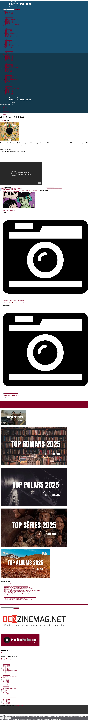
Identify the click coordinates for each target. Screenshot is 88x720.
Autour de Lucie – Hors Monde (10, 594)
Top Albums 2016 (9, 22)
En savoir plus (7, 717)
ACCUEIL (4, 106)
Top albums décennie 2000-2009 (12, 24)
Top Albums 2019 (9, 18)
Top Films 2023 (8, 28)
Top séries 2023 (8, 40)
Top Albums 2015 (9, 23)
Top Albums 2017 (9, 21)
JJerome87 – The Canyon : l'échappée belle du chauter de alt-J (17, 587)
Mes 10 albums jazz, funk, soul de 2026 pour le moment (16, 586)
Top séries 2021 (8, 42)
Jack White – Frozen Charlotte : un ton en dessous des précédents (18, 588)
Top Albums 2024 (9, 12)
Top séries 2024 (8, 39)
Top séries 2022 (8, 41)
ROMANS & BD (6, 111)
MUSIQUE (5, 107)
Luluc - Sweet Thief (8, 589)
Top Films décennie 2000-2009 (11, 36)
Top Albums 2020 (9, 17)
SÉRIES (4, 109)
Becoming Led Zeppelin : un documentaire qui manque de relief (18, 599)
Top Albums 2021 (9, 15)
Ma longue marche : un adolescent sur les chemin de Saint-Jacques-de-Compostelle (22, 590)
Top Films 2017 (8, 35)
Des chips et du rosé (6, 659)
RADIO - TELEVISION (7, 112)
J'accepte (83, 716)
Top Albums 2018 (9, 20)
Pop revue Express (5, 658)
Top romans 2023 (9, 48)
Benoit (3, 120)
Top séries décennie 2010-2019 (12, 45)
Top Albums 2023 (9, 13)
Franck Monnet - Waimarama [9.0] (11, 395)
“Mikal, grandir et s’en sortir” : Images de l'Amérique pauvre (17, 591)
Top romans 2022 (9, 49)
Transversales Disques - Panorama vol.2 (12, 596)
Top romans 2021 (9, 51)
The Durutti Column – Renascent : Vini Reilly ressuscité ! (16, 583)
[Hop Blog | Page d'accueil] (16, 7)
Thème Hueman (19, 705)
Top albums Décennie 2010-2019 (12, 19)
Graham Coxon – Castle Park (10, 592)
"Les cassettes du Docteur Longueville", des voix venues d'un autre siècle (20, 597)
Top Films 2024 (8, 26)
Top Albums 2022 (9, 14)
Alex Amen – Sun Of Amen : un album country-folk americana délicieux (19, 593)
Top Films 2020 (8, 31)
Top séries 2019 (8, 44)
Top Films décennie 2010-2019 (11, 33)
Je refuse (2, 717)
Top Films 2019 (8, 32)
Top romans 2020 (9, 52)
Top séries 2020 (8, 43)
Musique (4, 114)
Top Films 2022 (8, 29)
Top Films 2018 (8, 34)
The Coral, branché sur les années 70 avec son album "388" (17, 598)
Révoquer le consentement (7, 652)
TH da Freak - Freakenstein (9, 210)
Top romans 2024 (9, 47)
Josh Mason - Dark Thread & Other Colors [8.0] (14, 302)
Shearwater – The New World (10, 585)
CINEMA (4, 108)
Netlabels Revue (5, 660)
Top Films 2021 (8, 30)
